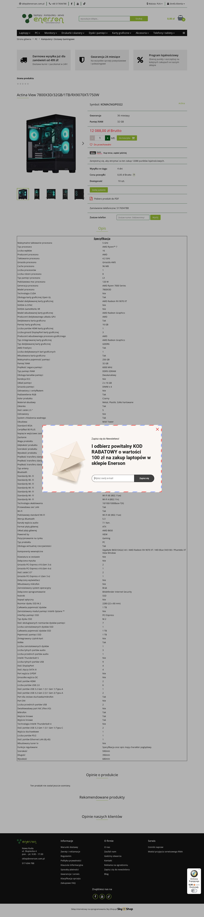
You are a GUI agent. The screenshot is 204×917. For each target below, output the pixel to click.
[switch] (194, 890)
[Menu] (199, 870)
